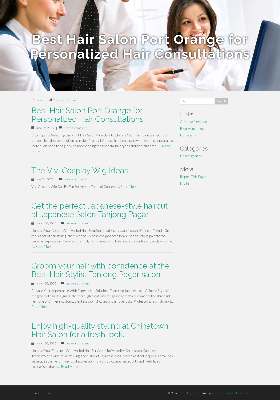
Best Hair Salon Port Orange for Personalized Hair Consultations (87, 115)
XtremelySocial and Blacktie (230, 393)
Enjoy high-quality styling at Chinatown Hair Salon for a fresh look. (99, 330)
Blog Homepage (192, 128)
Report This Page (193, 177)
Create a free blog (64, 100)
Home (47, 393)
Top (36, 393)
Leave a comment (75, 128)
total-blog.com (187, 393)
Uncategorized (191, 156)
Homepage (188, 135)
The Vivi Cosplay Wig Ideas (79, 170)
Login (40, 100)
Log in (184, 183)
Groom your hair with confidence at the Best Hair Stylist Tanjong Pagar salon (100, 270)
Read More (128, 186)
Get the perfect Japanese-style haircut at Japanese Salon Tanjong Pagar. (99, 210)
